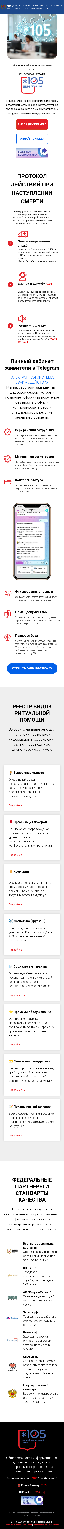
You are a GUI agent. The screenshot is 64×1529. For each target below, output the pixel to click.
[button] (26, 773)
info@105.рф (38, 1492)
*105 (49, 283)
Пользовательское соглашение (46, 1525)
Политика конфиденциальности (18, 1525)
